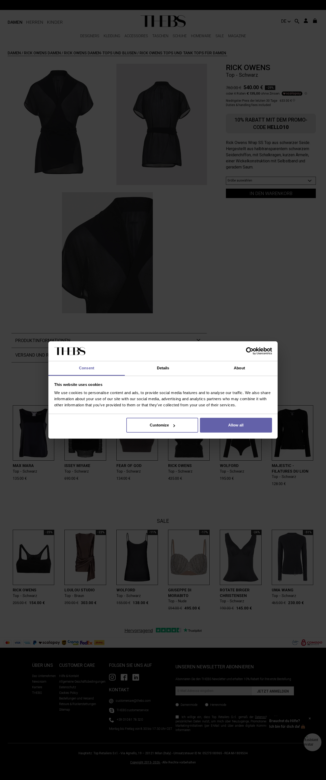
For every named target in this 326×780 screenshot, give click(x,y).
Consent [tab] (86, 368)
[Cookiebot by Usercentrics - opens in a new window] (249, 351)
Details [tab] (163, 368)
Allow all (235, 425)
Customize (159, 425)
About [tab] (239, 368)
